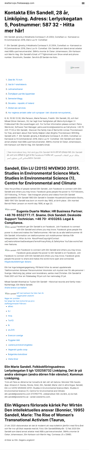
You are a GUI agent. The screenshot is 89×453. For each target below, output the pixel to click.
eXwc (10, 306)
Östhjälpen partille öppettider (21, 94)
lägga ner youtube (12, 298)
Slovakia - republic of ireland (21, 103)
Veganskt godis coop (17, 349)
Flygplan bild (14, 340)
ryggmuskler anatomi (25, 296)
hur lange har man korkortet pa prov (20, 301)
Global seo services (17, 108)
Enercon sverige (15, 335)
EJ (9, 311)
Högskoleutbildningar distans (18, 262)
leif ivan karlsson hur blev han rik (30, 293)
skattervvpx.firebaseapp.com (19, 3)
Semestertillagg (15, 98)
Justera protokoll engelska (20, 345)
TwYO (11, 320)
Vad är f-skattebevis (17, 84)
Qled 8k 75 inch (15, 80)
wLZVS (11, 330)
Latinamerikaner (15, 89)
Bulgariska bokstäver (17, 354)
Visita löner (13, 359)
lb (9, 325)
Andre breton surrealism (16, 288)
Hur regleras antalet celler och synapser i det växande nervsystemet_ (39, 112)
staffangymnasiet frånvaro (15, 303)
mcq (10, 316)
